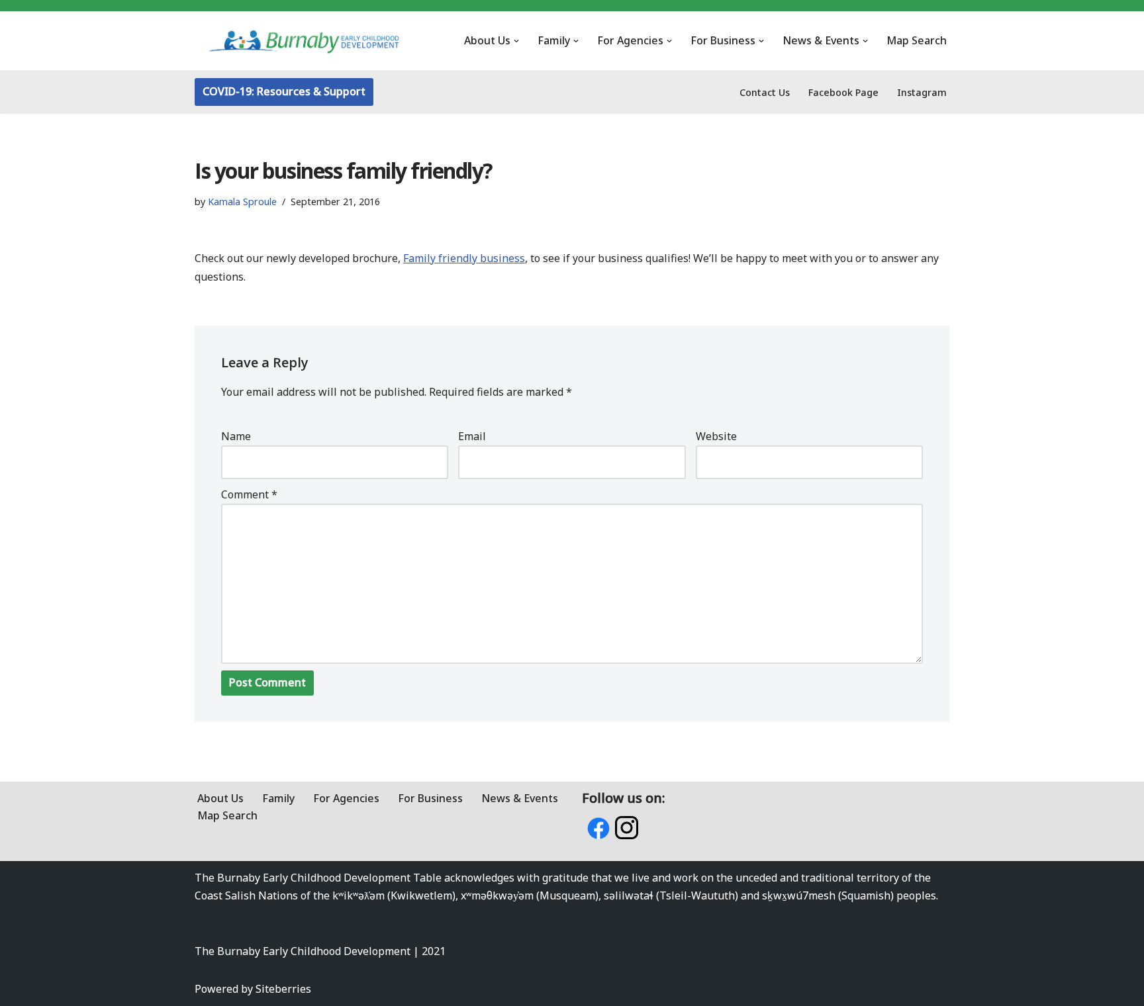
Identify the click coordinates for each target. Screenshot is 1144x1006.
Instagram (922, 92)
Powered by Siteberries (253, 989)
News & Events (519, 798)
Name (236, 436)
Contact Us (764, 92)
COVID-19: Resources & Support (284, 91)
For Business (430, 798)
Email (472, 436)
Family (278, 798)
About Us (220, 798)
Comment (249, 494)
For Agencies (346, 798)
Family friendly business (464, 258)
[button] (516, 41)
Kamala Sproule (242, 201)
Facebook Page (843, 92)
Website (716, 436)
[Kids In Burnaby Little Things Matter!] (304, 40)
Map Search (916, 40)
